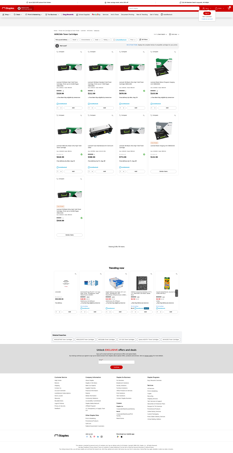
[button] (197, 8)
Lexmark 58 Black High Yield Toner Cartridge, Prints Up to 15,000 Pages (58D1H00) (68, 84)
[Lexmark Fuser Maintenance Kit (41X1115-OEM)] (101, 131)
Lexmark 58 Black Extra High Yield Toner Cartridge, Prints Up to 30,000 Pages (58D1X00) (69, 211)
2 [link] (125, 90)
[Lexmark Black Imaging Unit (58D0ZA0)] (164, 131)
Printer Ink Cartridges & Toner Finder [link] (69, 31)
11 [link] (63, 90)
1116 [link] (163, 297)
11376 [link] (113, 297)
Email (101, 360)
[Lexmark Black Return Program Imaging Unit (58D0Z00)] (164, 67)
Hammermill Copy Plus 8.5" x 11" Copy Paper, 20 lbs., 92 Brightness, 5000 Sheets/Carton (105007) (90, 293)
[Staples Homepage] (8, 8)
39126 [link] (88, 297)
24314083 (58, 292)
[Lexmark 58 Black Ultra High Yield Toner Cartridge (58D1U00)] (132, 67)
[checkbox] (119, 40)
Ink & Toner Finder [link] (132, 45)
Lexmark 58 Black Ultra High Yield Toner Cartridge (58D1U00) (131, 83)
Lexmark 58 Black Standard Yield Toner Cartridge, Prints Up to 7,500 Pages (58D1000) (99, 84)
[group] (66, 293)
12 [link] (157, 90)
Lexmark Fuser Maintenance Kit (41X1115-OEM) (100, 147)
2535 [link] (138, 297)
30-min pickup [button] (84, 306)
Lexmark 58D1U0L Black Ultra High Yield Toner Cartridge (69, 147)
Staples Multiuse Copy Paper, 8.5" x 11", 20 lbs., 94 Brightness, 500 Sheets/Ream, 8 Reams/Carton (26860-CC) (116, 293)
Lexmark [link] (83, 31)
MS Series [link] (90, 31)
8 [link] (94, 90)
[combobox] (163, 8)
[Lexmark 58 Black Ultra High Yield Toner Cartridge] (132, 131)
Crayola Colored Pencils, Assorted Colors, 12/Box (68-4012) (166, 292)
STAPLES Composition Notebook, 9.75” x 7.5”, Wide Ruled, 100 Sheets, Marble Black (141, 293)
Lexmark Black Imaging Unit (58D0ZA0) (163, 146)
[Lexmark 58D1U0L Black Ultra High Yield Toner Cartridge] (70, 131)
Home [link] (55, 31)
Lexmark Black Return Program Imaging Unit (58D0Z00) (163, 83)
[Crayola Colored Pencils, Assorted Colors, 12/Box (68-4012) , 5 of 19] (167, 283)
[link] (38, 2)
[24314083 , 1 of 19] (66, 283)
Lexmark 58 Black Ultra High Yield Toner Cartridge (131, 147)
